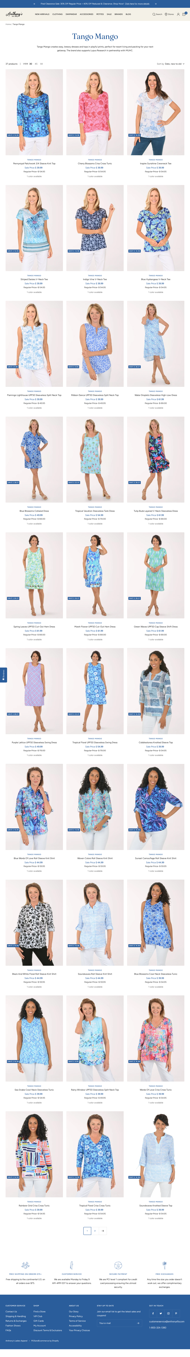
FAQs (8, 1330)
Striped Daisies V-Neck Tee (34, 279)
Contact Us (11, 1311)
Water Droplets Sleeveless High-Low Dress (156, 395)
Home (8, 24)
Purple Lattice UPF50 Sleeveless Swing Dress (34, 742)
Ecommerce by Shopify (48, 1341)
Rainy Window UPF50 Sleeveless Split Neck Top (95, 1089)
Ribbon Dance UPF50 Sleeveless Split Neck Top (95, 395)
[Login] (178, 14)
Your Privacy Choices (79, 1330)
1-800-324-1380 (157, 1327)
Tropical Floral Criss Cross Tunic (95, 1205)
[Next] (103, 1231)
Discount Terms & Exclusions (48, 1330)
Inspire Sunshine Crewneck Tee (155, 163)
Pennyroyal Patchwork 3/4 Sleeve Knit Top (34, 163)
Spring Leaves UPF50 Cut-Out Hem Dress (34, 626)
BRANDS (119, 14)
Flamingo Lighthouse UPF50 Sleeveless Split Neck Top (34, 395)
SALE (109, 14)
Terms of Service (77, 1321)
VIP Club (38, 1316)
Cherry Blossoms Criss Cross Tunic (95, 163)
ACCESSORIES (86, 14)
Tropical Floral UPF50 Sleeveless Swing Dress (94, 742)
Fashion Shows (13, 1325)
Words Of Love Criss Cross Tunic (156, 1089)
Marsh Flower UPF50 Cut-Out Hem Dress (94, 626)
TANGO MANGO (34, 160)
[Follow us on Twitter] (161, 1313)
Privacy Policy (76, 1316)
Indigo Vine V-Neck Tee (95, 279)
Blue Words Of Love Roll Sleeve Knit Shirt (34, 858)
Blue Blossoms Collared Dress (34, 511)
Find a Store (39, 1311)
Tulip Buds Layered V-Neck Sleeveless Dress (156, 511)
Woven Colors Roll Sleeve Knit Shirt (95, 858)
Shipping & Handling (16, 1316)
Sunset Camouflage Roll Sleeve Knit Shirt (155, 858)
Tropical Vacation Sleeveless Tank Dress (95, 511)
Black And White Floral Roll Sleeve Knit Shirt (34, 974)
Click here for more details (137, 4)
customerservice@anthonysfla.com (166, 1321)
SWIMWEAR (71, 14)
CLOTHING (57, 14)
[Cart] (184, 14)
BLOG (128, 14)
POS (33, 1341)
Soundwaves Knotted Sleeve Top (155, 1205)
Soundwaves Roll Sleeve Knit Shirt (95, 974)
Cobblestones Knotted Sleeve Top (156, 742)
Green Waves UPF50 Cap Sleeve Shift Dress (156, 626)
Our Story (73, 1311)
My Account (40, 1325)
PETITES (100, 14)
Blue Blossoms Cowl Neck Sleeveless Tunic (155, 974)
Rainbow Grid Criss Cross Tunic (34, 1205)
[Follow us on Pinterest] (176, 1313)
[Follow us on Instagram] (168, 1313)
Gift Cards (39, 1321)
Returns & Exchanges (16, 1321)
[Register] (138, 1323)
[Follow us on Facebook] (153, 1313)
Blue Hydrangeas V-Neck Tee (155, 279)
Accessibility (75, 1325)
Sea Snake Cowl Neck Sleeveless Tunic (34, 1089)
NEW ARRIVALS (42, 14)
